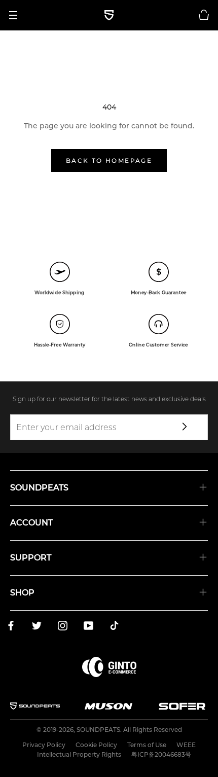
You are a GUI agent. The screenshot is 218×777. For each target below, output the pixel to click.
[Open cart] (204, 15)
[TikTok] (114, 627)
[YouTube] (88, 627)
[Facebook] (11, 627)
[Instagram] (62, 627)
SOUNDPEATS (98, 729)
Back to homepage (109, 160)
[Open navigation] (16, 15)
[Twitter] (37, 627)
